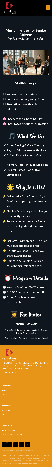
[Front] (9, 8)
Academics (6, 410)
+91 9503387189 (10, 372)
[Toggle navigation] (48, 7)
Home (4, 390)
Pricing (4, 414)
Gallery (4, 394)
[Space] (9, 354)
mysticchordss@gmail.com (12, 434)
